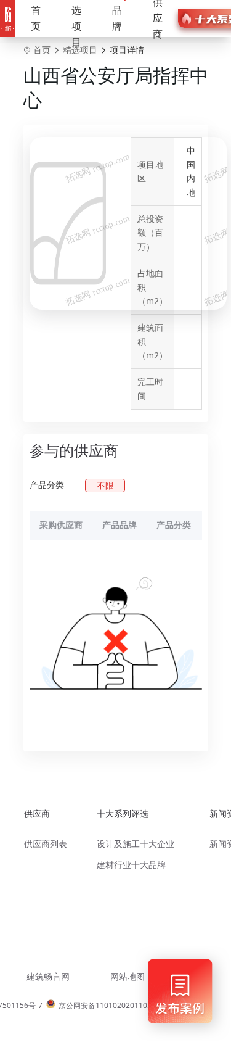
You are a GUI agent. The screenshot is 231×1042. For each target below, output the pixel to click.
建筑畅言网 (48, 976)
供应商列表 (45, 844)
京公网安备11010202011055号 (111, 1005)
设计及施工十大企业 (135, 844)
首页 (36, 18)
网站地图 (127, 976)
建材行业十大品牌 (131, 864)
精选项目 (80, 50)
